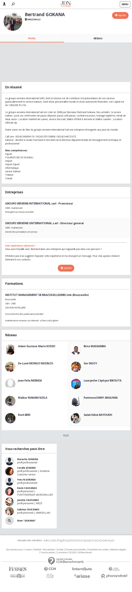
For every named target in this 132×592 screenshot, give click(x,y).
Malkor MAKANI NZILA (32, 398)
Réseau (98, 38)
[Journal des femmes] (18, 569)
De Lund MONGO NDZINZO (35, 363)
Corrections (62, 552)
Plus (66, 435)
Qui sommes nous (14, 549)
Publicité (37, 549)
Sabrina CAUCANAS (28, 509)
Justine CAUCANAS (28, 500)
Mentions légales (118, 549)
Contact (28, 549)
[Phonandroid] (114, 576)
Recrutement (49, 549)
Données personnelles (75, 549)
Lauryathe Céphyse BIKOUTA (103, 380)
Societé (60, 549)
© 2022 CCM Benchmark (81, 552)
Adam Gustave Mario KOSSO (36, 346)
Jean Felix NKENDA (30, 380)
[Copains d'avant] (18, 576)
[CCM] (50, 569)
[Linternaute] (82, 569)
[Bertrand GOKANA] (12, 21)
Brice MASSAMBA (95, 346)
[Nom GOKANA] (9, 520)
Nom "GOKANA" (26, 520)
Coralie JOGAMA (26, 467)
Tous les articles (47, 552)
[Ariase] (82, 576)
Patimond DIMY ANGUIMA (101, 398)
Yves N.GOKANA (26, 479)
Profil (32, 38)
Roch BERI (24, 415)
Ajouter (122, 15)
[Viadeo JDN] (50, 576)
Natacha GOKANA (27, 459)
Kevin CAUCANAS (27, 488)
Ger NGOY (90, 363)
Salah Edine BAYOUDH (98, 415)
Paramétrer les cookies (98, 549)
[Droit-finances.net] (114, 569)
